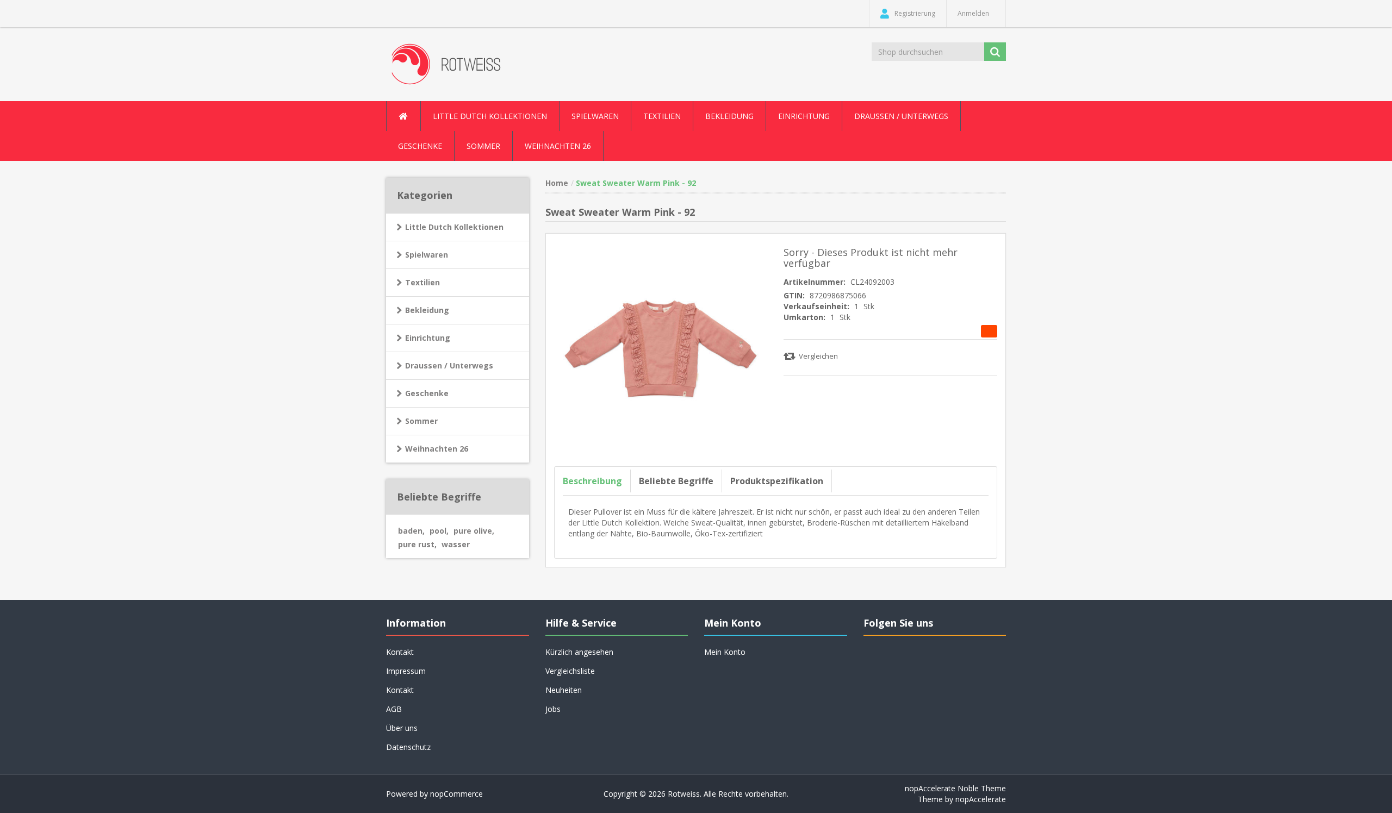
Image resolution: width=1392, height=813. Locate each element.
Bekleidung (427, 310)
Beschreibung (592, 481)
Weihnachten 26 (558, 146)
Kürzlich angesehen (579, 652)
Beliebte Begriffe (676, 481)
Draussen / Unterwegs (449, 365)
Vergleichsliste (570, 671)
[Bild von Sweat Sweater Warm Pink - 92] (661, 347)
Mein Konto (724, 652)
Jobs (553, 709)
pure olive (473, 531)
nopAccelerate (980, 799)
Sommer (421, 421)
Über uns (402, 728)
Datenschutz (408, 747)
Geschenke (420, 146)
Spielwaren (426, 254)
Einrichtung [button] (804, 116)
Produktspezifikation (776, 481)
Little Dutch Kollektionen (454, 227)
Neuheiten (563, 690)
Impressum (406, 671)
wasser (456, 544)
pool (439, 531)
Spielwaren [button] (595, 116)
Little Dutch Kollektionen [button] (490, 116)
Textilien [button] (662, 116)
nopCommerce (456, 794)
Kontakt (400, 690)
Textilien (422, 282)
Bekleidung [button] (729, 116)
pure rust (417, 544)
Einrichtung (427, 338)
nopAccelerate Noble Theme (955, 788)
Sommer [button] (483, 146)
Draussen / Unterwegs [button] (901, 116)
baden (411, 531)
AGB (394, 709)
